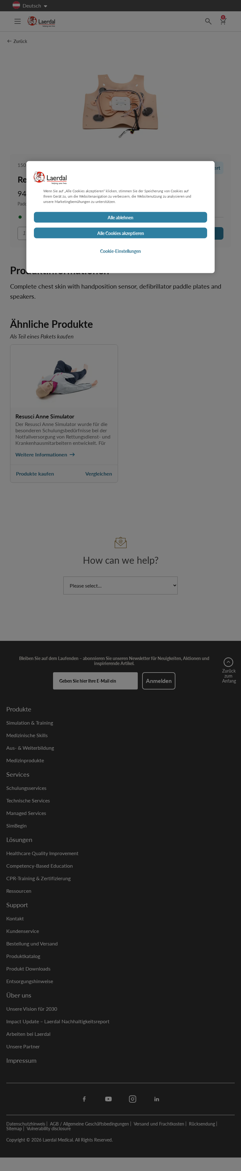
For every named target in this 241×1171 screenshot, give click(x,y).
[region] (120, 217)
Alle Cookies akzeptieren (120, 233)
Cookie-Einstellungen (120, 251)
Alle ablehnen (120, 217)
